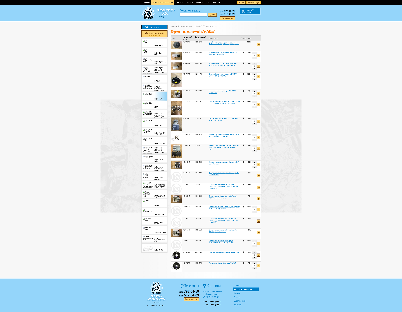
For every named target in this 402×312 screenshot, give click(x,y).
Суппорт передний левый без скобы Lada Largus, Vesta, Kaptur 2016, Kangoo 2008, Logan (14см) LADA (223, 186)
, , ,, (212, 294)
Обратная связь (203, 2)
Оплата (190, 2)
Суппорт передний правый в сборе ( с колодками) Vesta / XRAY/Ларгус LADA (221, 242)
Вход (242, 2)
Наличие (243, 38)
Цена (249, 38)
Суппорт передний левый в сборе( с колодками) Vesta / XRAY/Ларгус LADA (224, 208)
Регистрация (254, 2)
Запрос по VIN (154, 27)
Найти (213, 15)
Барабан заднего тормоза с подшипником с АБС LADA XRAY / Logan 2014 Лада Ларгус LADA (224, 43)
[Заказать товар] (258, 44)
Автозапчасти (166, 13)
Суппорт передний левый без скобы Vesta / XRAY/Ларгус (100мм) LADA (223, 197)
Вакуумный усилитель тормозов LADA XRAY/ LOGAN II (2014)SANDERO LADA (223, 75)
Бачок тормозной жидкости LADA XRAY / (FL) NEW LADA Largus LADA (223, 53)
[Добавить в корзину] (258, 55)
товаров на (250, 11)
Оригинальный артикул (187, 38)
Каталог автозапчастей (163, 2)
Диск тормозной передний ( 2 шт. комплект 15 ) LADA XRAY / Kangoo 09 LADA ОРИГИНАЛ (224, 102)
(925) (227, 11)
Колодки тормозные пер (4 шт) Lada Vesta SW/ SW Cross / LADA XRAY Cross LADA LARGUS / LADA (224, 147)
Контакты (217, 2)
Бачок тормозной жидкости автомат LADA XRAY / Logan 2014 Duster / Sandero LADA (223, 64)
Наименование (213, 38)
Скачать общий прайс (156, 34)
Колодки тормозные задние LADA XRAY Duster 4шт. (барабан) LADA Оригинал (224, 135)
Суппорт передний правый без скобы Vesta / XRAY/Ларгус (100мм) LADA (223, 231)
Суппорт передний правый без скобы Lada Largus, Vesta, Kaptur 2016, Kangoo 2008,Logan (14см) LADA (223, 220)
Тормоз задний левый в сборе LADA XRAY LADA (224, 252)
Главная (146, 2)
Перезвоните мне (228, 18)
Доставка (180, 2)
